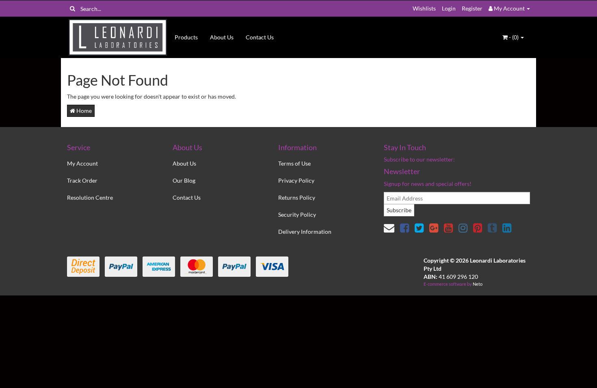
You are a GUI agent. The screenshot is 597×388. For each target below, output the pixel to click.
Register (472, 8)
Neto (477, 284)
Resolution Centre (90, 197)
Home (83, 110)
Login (449, 8)
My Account (82, 163)
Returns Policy (296, 197)
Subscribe (399, 210)
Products (186, 37)
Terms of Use (294, 163)
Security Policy (297, 214)
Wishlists (424, 8)
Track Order (82, 180)
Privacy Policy (296, 180)
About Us (222, 37)
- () (514, 37)
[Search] (72, 8)
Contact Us (260, 37)
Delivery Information (304, 231)
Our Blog (184, 180)
